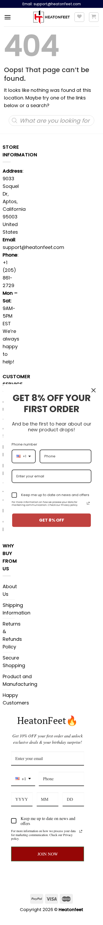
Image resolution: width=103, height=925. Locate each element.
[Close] (93, 390)
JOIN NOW (48, 854)
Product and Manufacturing (20, 680)
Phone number (24, 444)
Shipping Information (16, 609)
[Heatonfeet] (51, 17)
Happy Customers (16, 699)
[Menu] (7, 17)
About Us (10, 590)
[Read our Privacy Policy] (81, 831)
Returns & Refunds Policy (12, 635)
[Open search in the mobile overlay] (51, 120)
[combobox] (23, 779)
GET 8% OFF (51, 520)
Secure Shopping (14, 661)
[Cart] (94, 17)
